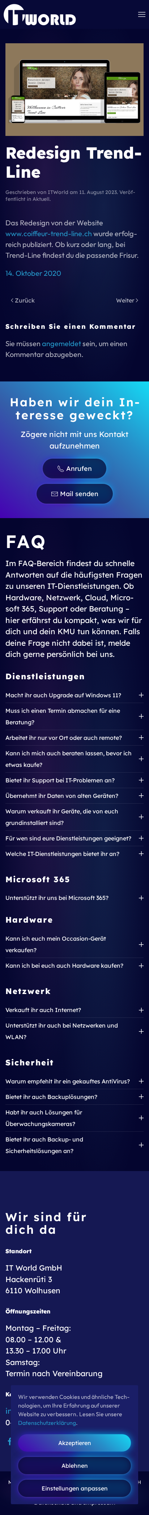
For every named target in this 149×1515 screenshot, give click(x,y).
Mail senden (79, 494)
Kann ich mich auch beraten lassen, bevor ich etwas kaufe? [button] (68, 759)
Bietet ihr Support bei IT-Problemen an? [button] (60, 780)
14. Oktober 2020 (33, 273)
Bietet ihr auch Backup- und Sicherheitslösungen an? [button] (44, 1145)
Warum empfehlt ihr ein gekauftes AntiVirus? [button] (67, 1081)
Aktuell (41, 199)
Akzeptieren (74, 1442)
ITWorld (58, 192)
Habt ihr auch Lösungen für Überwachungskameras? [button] (43, 1118)
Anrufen (79, 468)
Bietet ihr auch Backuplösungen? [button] (51, 1096)
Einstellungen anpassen (75, 1488)
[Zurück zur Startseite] (40, 14)
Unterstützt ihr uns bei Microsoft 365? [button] (56, 897)
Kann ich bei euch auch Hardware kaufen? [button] (64, 965)
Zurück (25, 300)
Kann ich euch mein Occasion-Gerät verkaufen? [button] (55, 944)
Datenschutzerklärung (47, 1422)
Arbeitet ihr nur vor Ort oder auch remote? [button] (63, 737)
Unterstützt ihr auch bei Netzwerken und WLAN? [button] (61, 1031)
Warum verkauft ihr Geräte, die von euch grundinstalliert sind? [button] (61, 817)
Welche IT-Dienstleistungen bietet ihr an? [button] (62, 853)
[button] (142, 14)
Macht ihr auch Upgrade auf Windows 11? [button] (63, 695)
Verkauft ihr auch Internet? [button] (43, 1009)
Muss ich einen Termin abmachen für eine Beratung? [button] (62, 716)
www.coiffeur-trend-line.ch (48, 233)
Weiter (125, 300)
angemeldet (61, 343)
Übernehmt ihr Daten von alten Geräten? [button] (61, 795)
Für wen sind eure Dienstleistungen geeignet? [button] (68, 838)
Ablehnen (74, 1465)
